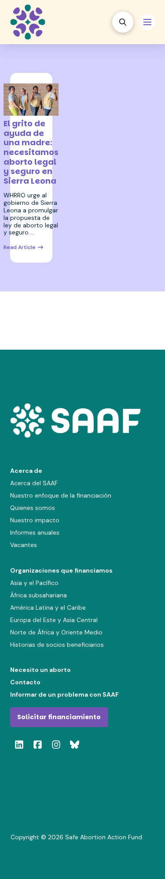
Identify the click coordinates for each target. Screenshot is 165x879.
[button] (122, 22)
